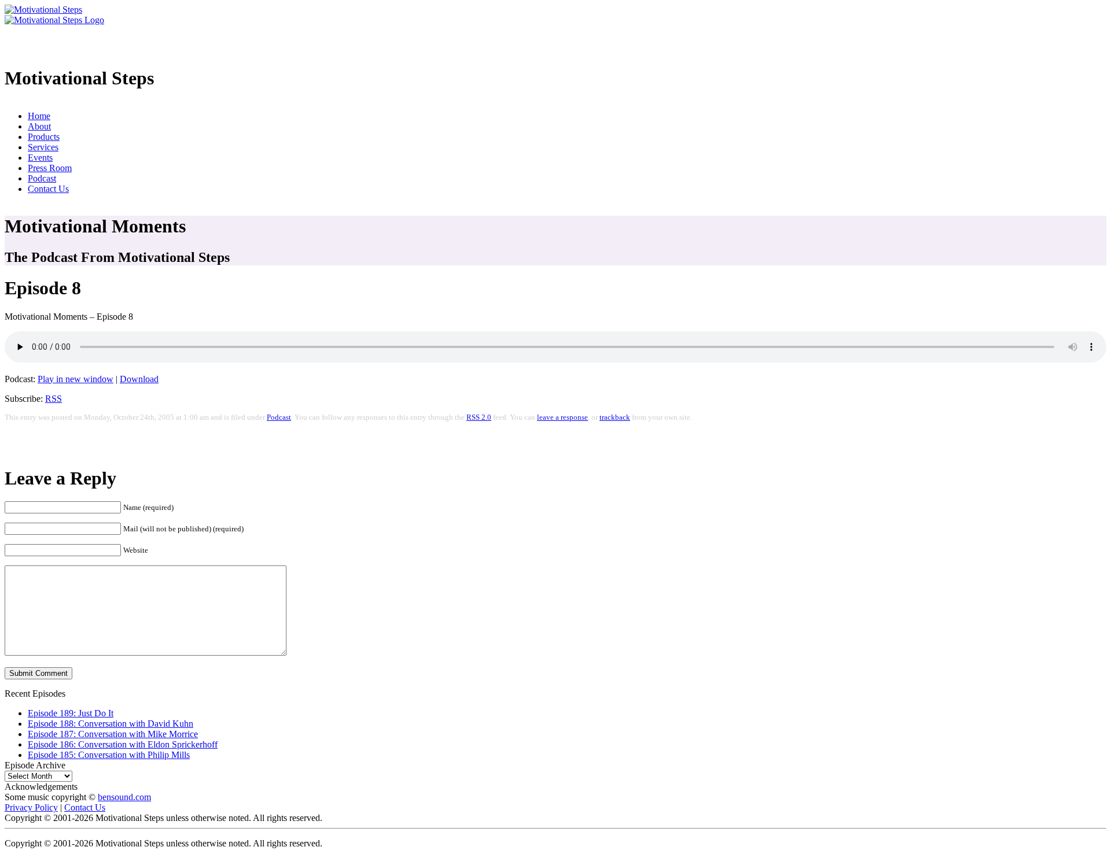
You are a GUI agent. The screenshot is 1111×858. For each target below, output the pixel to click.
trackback (614, 417)
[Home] (43, 9)
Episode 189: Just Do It (70, 713)
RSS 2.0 (478, 417)
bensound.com (124, 797)
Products (44, 137)
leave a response (562, 417)
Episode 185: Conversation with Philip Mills (109, 755)
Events (40, 157)
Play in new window (75, 379)
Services (43, 147)
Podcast (42, 178)
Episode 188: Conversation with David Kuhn (110, 723)
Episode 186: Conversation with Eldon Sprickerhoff (123, 744)
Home (39, 116)
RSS (53, 399)
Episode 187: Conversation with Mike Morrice (113, 734)
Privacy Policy (31, 807)
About (39, 126)
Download (139, 379)
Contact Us (48, 189)
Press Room (50, 168)
